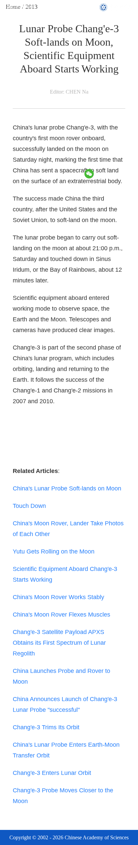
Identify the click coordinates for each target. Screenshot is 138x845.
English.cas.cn (20, 6)
